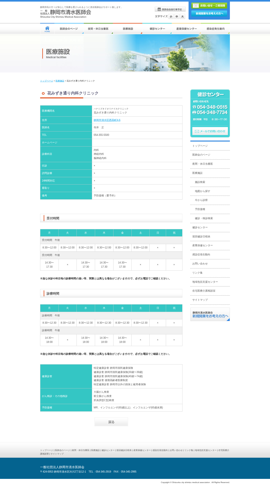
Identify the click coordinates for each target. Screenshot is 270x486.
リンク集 (197, 272)
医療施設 (60, 81)
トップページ (46, 81)
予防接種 (200, 209)
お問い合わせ (200, 263)
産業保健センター (202, 245)
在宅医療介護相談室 (203, 290)
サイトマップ (200, 299)
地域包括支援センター (205, 281)
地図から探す (202, 191)
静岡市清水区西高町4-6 (107, 120)
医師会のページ (201, 154)
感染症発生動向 (201, 254)
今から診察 (201, 200)
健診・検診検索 (204, 218)
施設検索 (200, 182)
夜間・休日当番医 (202, 163)
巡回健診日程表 (201, 236)
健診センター (200, 227)
